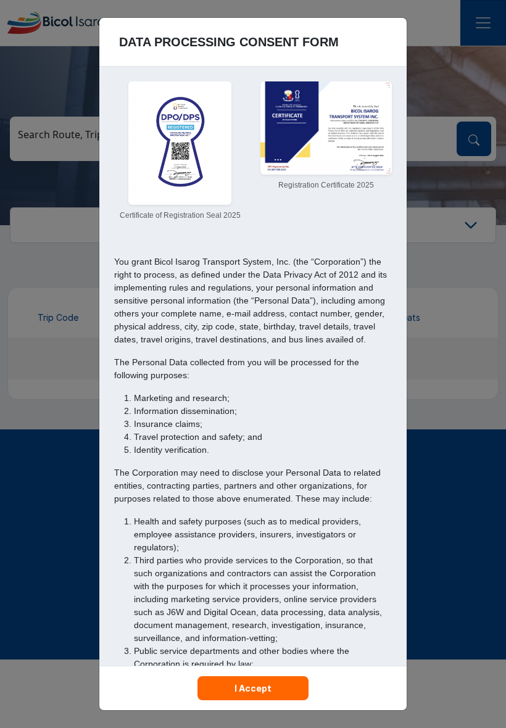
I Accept (253, 688)
